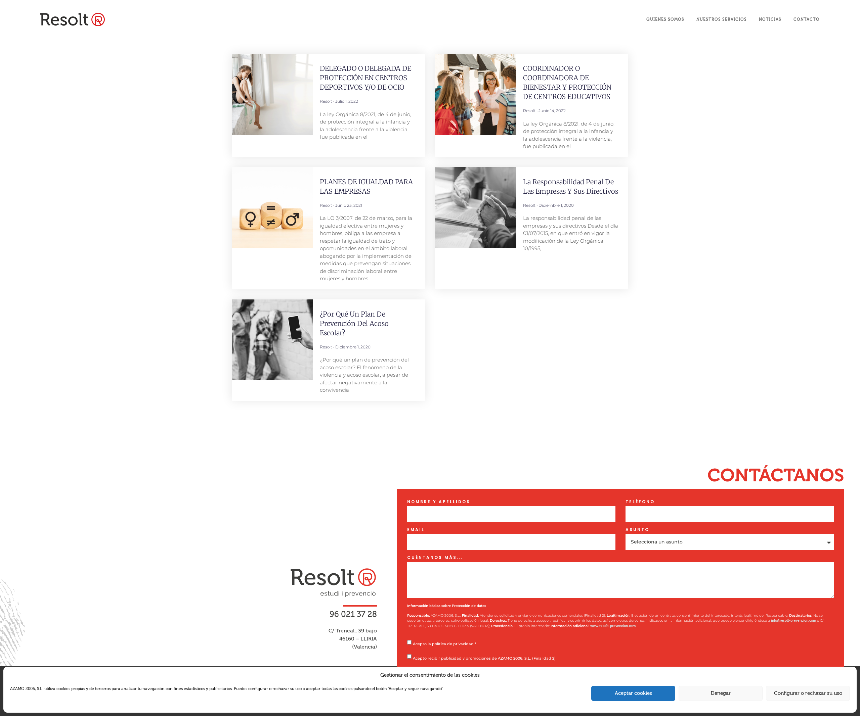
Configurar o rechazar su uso (808, 693)
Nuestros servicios (721, 19)
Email (416, 529)
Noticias (770, 19)
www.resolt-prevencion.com (613, 626)
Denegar (721, 693)
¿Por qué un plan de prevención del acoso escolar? (354, 323)
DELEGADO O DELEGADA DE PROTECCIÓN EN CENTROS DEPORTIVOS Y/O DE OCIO (365, 77)
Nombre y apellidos (438, 502)
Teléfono (640, 502)
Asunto (637, 529)
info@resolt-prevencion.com (793, 621)
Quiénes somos (665, 19)
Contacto (806, 19)
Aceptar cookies (633, 693)
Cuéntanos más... (435, 557)
